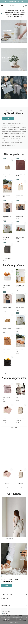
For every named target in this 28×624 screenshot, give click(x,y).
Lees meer (8, 118)
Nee (20, 619)
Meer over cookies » (14, 622)
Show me (6, 585)
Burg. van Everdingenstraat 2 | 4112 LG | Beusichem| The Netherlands (12, 615)
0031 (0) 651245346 (5, 611)
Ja (12, 619)
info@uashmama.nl (5, 613)
